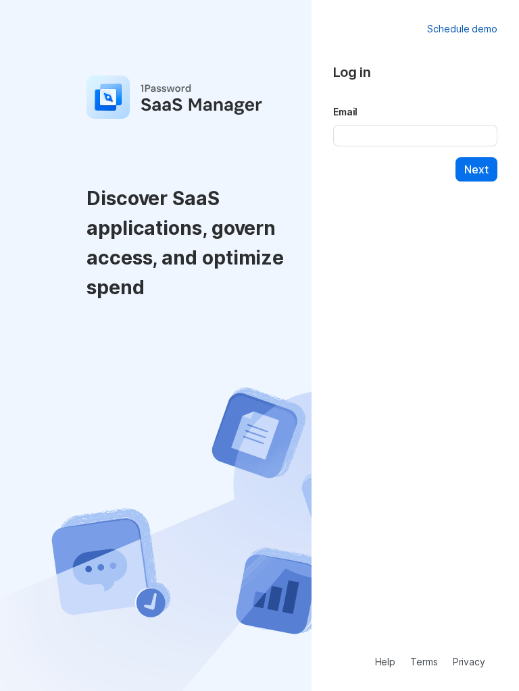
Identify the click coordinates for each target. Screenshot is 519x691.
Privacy (469, 661)
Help (385, 661)
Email (345, 111)
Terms (424, 661)
